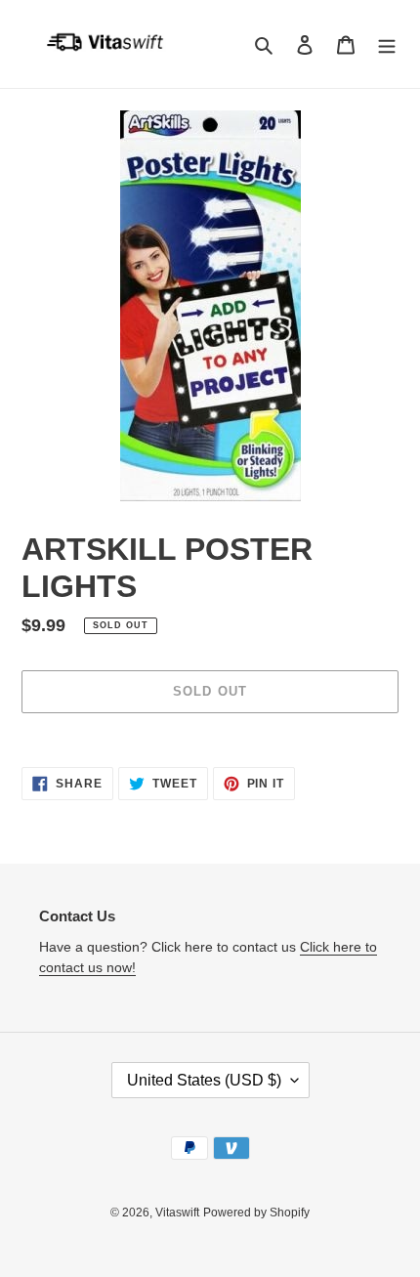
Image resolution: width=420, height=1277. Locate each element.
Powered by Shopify (256, 1212)
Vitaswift (177, 1212)
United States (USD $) (204, 1080)
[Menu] (386, 44)
